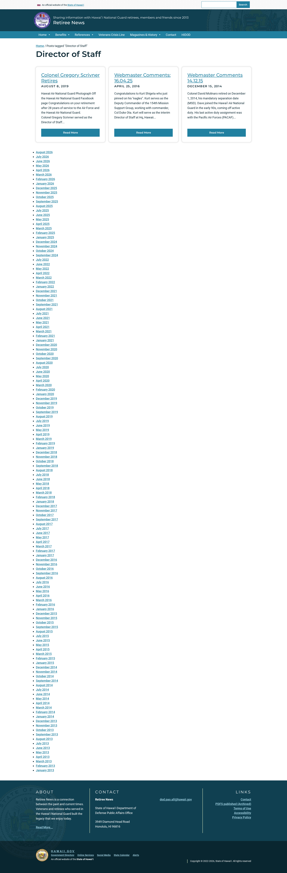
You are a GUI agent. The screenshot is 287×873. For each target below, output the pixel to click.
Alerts (136, 855)
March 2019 (44, 439)
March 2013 (44, 761)
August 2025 (44, 206)
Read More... (44, 827)
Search (243, 4)
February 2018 (45, 497)
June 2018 (43, 479)
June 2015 (43, 640)
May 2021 (42, 322)
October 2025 (45, 197)
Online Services (85, 855)
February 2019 (45, 443)
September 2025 (47, 201)
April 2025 (42, 224)
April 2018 (42, 488)
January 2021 (45, 340)
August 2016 (44, 577)
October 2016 (45, 568)
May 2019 (42, 430)
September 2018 (47, 465)
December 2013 (46, 721)
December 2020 (46, 345)
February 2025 (45, 233)
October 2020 (45, 353)
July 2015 (42, 636)
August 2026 (44, 152)
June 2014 (43, 694)
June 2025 (43, 215)
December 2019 (46, 398)
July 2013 (42, 743)
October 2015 (45, 622)
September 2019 (47, 412)
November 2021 (46, 295)
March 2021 (44, 331)
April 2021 (42, 327)
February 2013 (45, 766)
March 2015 (44, 654)
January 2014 (45, 716)
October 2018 (45, 461)
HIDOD (186, 34)
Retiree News (69, 22)
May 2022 (42, 268)
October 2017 (45, 515)
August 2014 (44, 685)
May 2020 (42, 376)
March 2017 (44, 546)
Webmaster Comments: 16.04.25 (142, 77)
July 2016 (42, 582)
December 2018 (46, 452)
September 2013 (47, 734)
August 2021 (44, 309)
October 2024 (45, 250)
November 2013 (46, 725)
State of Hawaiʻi (75, 5)
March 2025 (44, 228)
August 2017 (44, 524)
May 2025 (42, 219)
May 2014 (42, 698)
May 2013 (42, 752)
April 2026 (42, 170)
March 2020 (44, 385)
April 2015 (42, 649)
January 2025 (45, 237)
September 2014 (47, 680)
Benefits (60, 34)
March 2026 (44, 174)
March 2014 (44, 707)
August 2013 (44, 739)
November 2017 (46, 510)
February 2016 (45, 604)
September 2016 (47, 573)
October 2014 (45, 676)
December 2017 (46, 506)
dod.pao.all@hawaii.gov (176, 799)
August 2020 (44, 362)
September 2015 (47, 627)
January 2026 (45, 183)
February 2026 (45, 179)
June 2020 (43, 371)
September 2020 (47, 358)
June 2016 (43, 586)
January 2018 (45, 501)
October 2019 (45, 407)
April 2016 (42, 595)
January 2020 (45, 394)
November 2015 (46, 618)
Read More (70, 132)
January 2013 (45, 770)
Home (43, 34)
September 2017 (47, 519)
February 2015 (45, 658)
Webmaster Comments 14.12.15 (215, 77)
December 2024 (46, 242)
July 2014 (42, 689)
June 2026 (43, 161)
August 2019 (44, 416)
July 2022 (42, 259)
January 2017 (45, 555)
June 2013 (43, 748)
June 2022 (43, 264)
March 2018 (44, 492)
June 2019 (43, 425)
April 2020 (42, 380)
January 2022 (45, 286)
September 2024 (47, 255)
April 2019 (42, 434)
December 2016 (46, 559)
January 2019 (45, 448)
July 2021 (42, 313)
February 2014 (45, 712)
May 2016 (42, 591)
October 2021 (45, 300)
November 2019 (46, 403)
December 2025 (46, 188)
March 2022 (44, 277)
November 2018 (46, 456)
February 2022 (45, 282)
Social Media (104, 855)
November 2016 (46, 564)
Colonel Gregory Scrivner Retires (70, 77)
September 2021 (47, 304)
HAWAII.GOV (63, 851)
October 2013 (45, 730)
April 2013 (42, 757)
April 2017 (42, 542)
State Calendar (122, 855)
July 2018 (42, 474)
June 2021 (43, 318)
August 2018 (44, 470)
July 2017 (42, 528)
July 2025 (42, 210)
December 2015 (46, 613)
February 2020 (45, 389)
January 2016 (45, 609)
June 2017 (43, 533)
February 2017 (45, 551)
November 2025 (46, 192)
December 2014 (46, 667)
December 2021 (46, 291)
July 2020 (42, 367)
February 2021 (45, 336)
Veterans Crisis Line (111, 34)
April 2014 (42, 703)
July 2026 (42, 156)
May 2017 (42, 537)
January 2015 (45, 662)
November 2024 (46, 246)
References (82, 34)
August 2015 (44, 631)
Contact (171, 34)
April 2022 (42, 273)
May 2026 (42, 165)
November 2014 (46, 671)
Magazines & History (143, 34)
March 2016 (44, 600)
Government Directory (62, 855)
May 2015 (42, 645)
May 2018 (42, 483)
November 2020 (46, 349)
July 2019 (42, 421)
